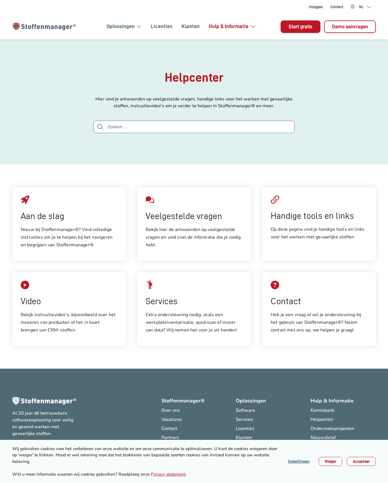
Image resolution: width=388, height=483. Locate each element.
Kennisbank (322, 410)
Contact (336, 7)
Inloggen (316, 7)
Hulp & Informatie (229, 26)
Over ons (170, 410)
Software (245, 410)
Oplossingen (121, 26)
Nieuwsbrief (323, 437)
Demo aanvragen (350, 26)
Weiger (330, 461)
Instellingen (299, 461)
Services (244, 419)
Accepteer (361, 461)
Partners (170, 437)
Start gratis (300, 26)
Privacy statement (168, 474)
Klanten (191, 26)
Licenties (161, 26)
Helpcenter (321, 419)
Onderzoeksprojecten (332, 428)
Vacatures (171, 419)
